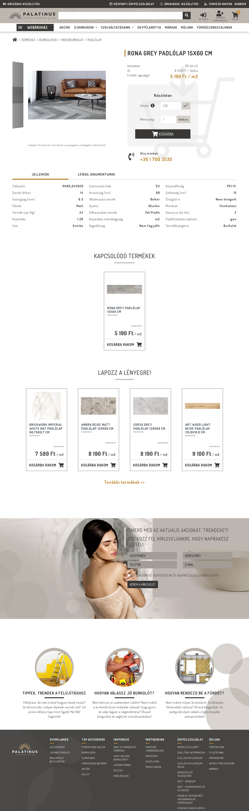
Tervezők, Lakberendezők (155, 749)
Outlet (86, 774)
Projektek (152, 756)
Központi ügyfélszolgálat (135, 4)
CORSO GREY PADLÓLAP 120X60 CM (149, 426)
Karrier (240, 4)
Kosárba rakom (120, 344)
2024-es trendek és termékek (125, 749)
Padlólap (95, 40)
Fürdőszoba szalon (93, 747)
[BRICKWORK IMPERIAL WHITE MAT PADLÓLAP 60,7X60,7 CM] (46, 406)
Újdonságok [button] (84, 27)
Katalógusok (121, 775)
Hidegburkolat (72, 40)
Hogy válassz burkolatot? (122, 758)
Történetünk (216, 747)
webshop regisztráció (220, 19)
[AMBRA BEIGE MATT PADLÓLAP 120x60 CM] (98, 406)
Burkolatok (48, 40)
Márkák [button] (171, 27)
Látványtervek (122, 765)
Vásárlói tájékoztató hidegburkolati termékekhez (190, 799)
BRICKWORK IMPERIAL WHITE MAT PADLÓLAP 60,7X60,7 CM (46, 428)
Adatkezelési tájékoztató (185, 774)
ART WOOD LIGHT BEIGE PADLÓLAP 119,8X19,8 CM (198, 428)
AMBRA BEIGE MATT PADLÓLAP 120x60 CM (97, 426)
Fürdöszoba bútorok (94, 763)
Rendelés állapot (188, 747)
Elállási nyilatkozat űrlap (190, 765)
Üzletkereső (57, 747)
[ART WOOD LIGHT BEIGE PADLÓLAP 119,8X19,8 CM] (202, 406)
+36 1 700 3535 (156, 159)
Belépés (203, 19)
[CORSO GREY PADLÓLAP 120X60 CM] (150, 406)
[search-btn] (187, 15)
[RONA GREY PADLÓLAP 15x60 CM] (124, 289)
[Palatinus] (14, 40)
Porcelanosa (153, 767)
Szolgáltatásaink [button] (115, 27)
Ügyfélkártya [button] (149, 27)
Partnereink (216, 758)
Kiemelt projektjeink (221, 763)
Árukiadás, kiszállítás (181, 4)
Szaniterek (88, 758)
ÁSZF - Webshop (186, 781)
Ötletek (118, 770)
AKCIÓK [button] (65, 27)
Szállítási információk (191, 752)
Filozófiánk (216, 752)
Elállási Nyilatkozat (190, 758)
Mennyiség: (147, 119)
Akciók (86, 768)
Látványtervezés (60, 752)
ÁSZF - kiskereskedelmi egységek (191, 788)
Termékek (28, 40)
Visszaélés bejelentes (191, 808)
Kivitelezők (152, 761)
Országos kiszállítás (23, 4)
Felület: (145, 106)
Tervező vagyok (220, 4)
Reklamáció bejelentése (57, 760)
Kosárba (166, 133)
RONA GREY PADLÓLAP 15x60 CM (123, 310)
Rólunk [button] (187, 27)
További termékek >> (124, 482)
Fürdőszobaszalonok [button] (214, 27)
